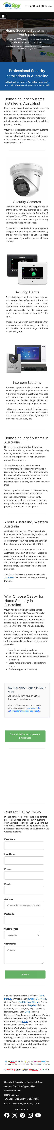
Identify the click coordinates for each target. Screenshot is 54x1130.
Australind (9, 577)
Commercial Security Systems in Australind (25, 736)
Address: (9, 898)
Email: (7, 884)
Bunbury (31, 999)
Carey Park (41, 999)
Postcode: (9, 913)
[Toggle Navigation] (3, 16)
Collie (27, 1012)
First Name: (10, 839)
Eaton (25, 1021)
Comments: (10, 943)
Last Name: (10, 854)
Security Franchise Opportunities (19, 1086)
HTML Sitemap (11, 1094)
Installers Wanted (12, 1090)
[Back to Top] (49, 1125)
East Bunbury (25, 1002)
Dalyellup (32, 1005)
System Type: (11, 928)
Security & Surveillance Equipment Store (23, 1081)
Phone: (8, 869)
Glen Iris (36, 1002)
